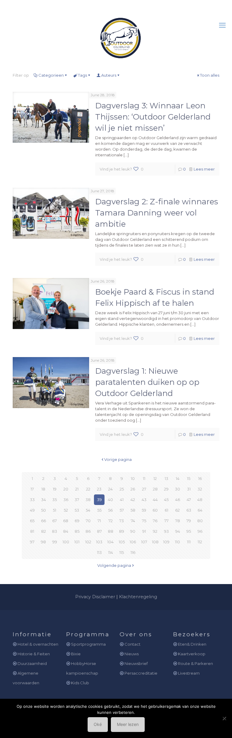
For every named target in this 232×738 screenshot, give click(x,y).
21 (77, 489)
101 (76, 541)
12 (155, 478)
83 (54, 531)
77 (166, 520)
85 (77, 531)
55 (99, 510)
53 (77, 510)
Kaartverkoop (191, 653)
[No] (224, 718)
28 (155, 489)
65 (32, 520)
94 (177, 531)
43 (144, 499)
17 (32, 489)
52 (66, 510)
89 (121, 531)
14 (177, 478)
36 (65, 499)
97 (32, 541)
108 (155, 541)
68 (65, 520)
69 (77, 520)
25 (122, 489)
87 (99, 531)
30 (177, 489)
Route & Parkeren (195, 663)
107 (144, 541)
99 (54, 541)
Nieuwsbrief (136, 663)
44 (155, 499)
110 (177, 541)
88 (110, 531)
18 (43, 489)
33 (32, 499)
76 (155, 520)
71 (99, 520)
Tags (82, 75)
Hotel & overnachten (38, 644)
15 (188, 478)
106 (133, 541)
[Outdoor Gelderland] (116, 35)
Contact (132, 644)
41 (122, 499)
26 (132, 489)
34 (43, 499)
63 (188, 510)
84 (65, 531)
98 (43, 541)
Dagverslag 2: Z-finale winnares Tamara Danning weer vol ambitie (156, 213)
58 (132, 510)
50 (43, 510)
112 (200, 541)
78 (177, 520)
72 (110, 520)
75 (144, 520)
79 (188, 520)
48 (199, 499)
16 (200, 478)
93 (166, 531)
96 (200, 531)
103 (99, 541)
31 (189, 489)
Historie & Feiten (34, 653)
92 (155, 531)
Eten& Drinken (192, 644)
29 (166, 489)
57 (122, 510)
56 (110, 510)
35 (54, 499)
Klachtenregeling (138, 596)
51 (54, 510)
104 (110, 541)
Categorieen (51, 75)
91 (144, 531)
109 (166, 541)
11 (144, 478)
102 (88, 541)
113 (99, 552)
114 (110, 552)
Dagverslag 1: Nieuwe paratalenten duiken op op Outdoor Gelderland (147, 382)
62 (177, 510)
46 (177, 499)
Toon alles (209, 75)
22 (88, 489)
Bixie (76, 653)
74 (133, 520)
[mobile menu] (222, 25)
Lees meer (204, 169)
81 (32, 531)
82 (43, 531)
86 (88, 531)
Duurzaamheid (32, 663)
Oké (98, 724)
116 (132, 552)
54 (88, 510)
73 (121, 520)
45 (166, 499)
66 (43, 520)
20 (65, 489)
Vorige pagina (118, 459)
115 (121, 552)
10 (133, 478)
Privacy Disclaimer (95, 596)
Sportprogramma (88, 644)
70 (88, 520)
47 (189, 499)
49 (32, 510)
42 (132, 499)
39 (99, 499)
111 (189, 541)
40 (110, 499)
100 (66, 541)
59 (144, 510)
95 (188, 531)
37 (77, 499)
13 (166, 478)
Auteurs (108, 75)
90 (132, 531)
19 (54, 489)
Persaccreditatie (140, 673)
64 (200, 510)
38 (88, 499)
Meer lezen (128, 724)
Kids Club (80, 682)
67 (54, 520)
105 (122, 541)
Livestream (189, 673)
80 (200, 520)
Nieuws (131, 653)
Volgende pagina (114, 565)
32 (200, 489)
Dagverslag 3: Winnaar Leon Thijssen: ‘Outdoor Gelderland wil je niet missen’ (153, 117)
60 (155, 510)
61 (166, 510)
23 (99, 489)
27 (144, 489)
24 (110, 489)
